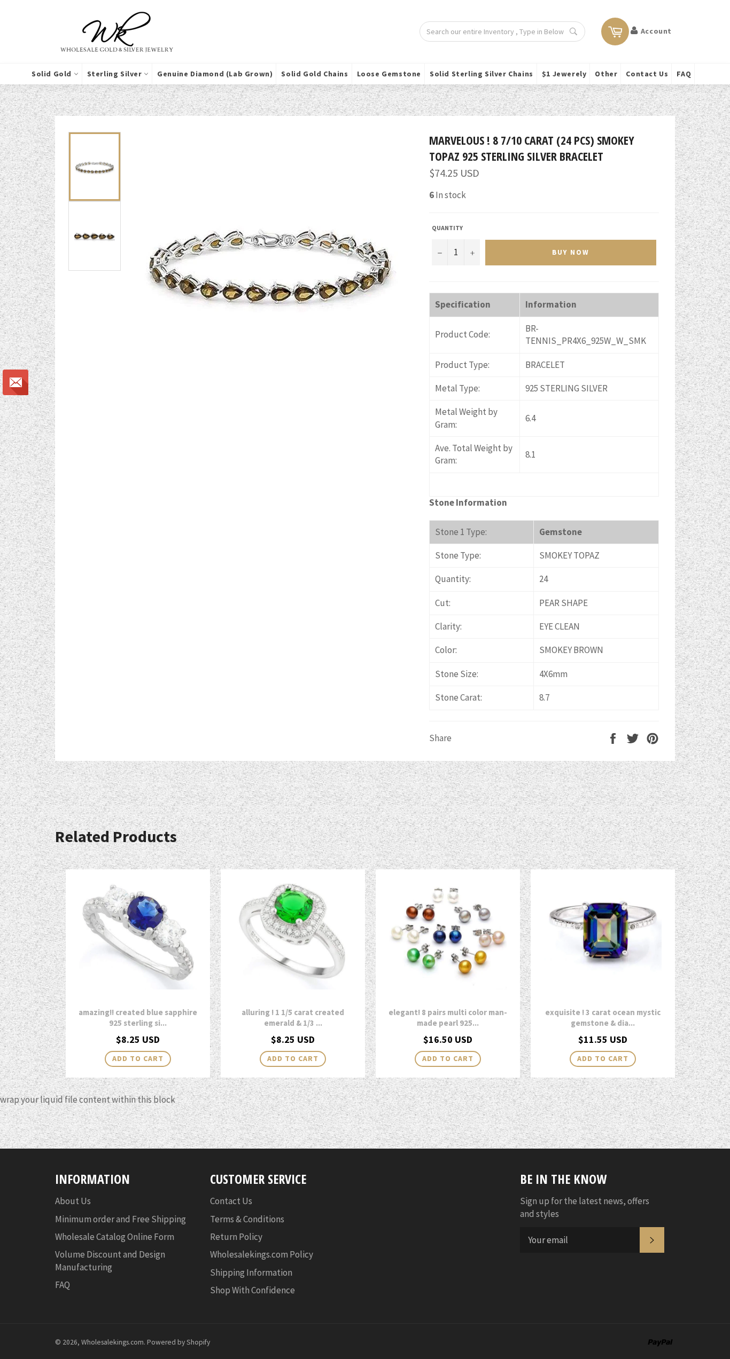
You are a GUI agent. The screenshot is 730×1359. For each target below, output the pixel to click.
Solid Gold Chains (314, 73)
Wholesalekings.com (112, 1342)
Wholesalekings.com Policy (261, 1254)
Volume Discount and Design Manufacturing (110, 1260)
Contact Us (647, 73)
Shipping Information (251, 1272)
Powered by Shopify (178, 1342)
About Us (73, 1201)
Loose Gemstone (389, 73)
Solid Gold (53, 73)
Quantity (447, 228)
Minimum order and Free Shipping (120, 1219)
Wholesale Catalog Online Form (114, 1237)
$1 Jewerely (564, 73)
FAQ (684, 73)
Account (656, 31)
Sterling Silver (115, 73)
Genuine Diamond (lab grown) (215, 73)
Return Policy (236, 1237)
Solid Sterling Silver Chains (481, 73)
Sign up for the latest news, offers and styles (584, 1207)
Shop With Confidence (252, 1290)
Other (606, 73)
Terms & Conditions (247, 1219)
